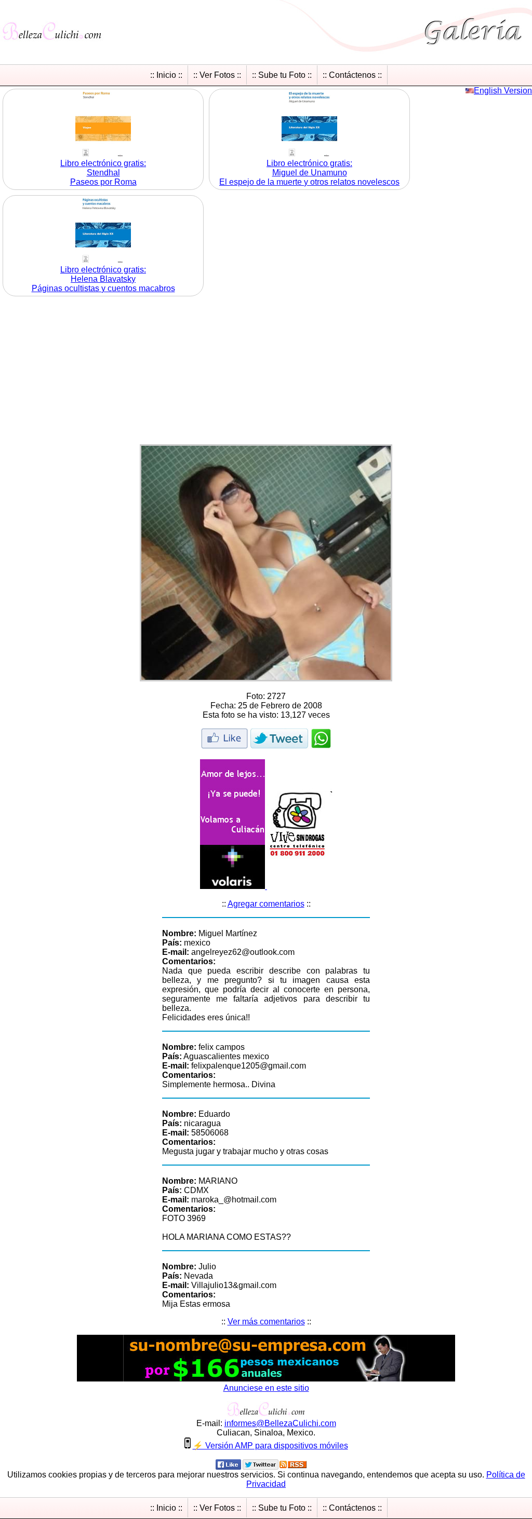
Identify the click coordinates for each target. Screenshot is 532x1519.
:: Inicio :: (166, 75)
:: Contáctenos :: (352, 75)
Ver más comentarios (266, 1321)
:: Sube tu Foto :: (282, 75)
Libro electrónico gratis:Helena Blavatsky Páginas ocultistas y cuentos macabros (103, 279)
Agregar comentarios (266, 903)
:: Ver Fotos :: (217, 75)
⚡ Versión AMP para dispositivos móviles (270, 1445)
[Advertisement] (266, 371)
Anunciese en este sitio (266, 1388)
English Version (503, 90)
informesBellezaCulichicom (280, 1423)
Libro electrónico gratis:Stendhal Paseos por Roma (103, 172)
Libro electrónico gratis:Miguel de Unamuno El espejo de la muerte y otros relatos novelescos (309, 172)
